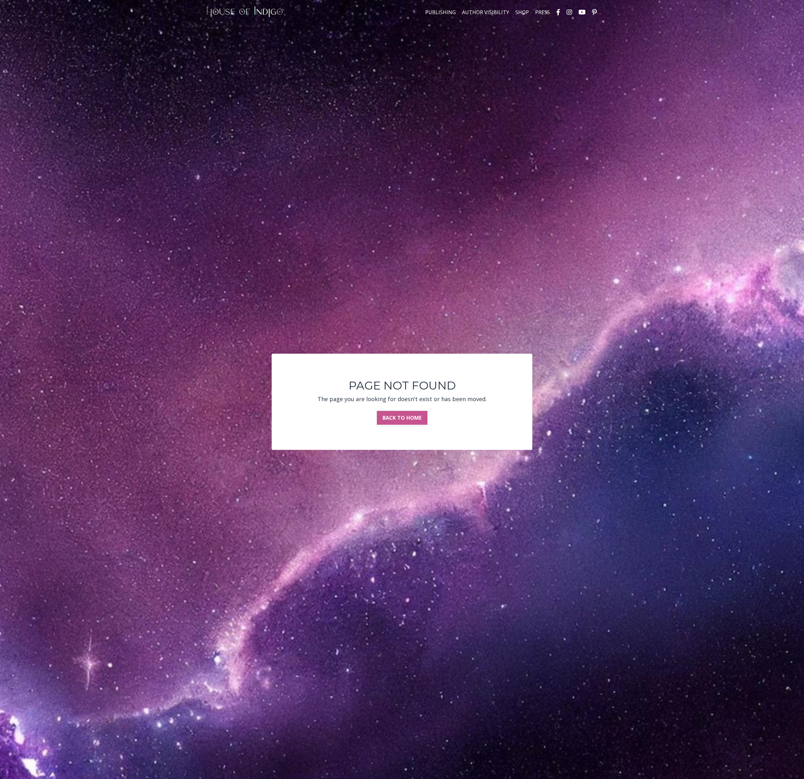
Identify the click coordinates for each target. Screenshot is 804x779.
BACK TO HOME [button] (402, 417)
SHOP (522, 12)
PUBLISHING (440, 12)
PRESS (542, 12)
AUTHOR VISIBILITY (485, 12)
